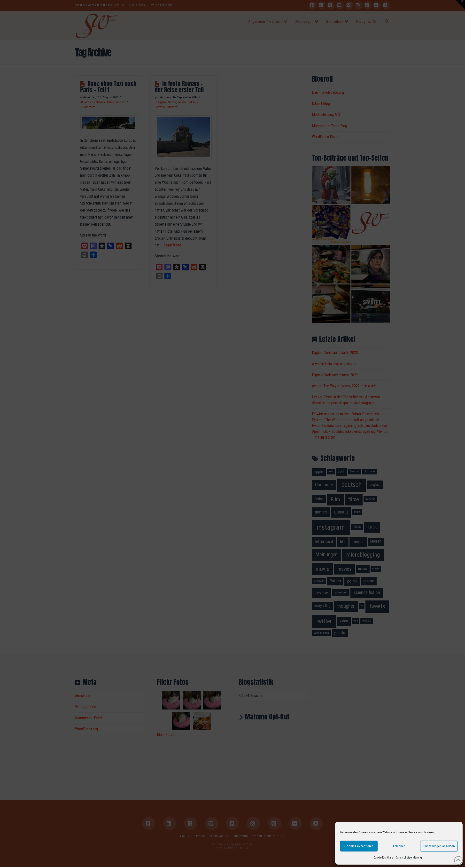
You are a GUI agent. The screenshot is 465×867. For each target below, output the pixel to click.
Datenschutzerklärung (408, 857)
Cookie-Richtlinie (383, 857)
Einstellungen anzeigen (439, 846)
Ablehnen (398, 846)
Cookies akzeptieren (358, 846)
